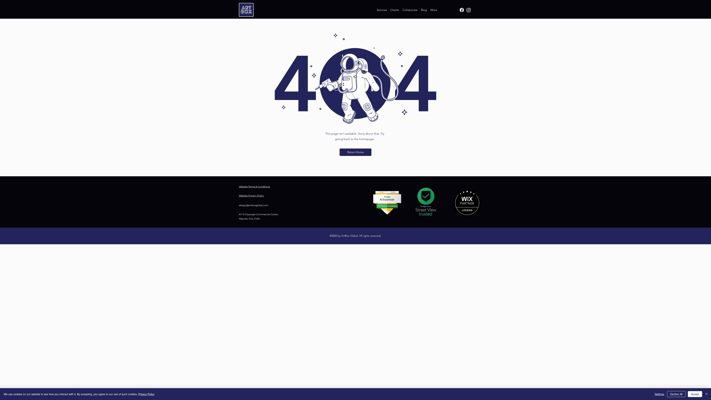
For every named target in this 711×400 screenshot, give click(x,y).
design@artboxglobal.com (253, 205)
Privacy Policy (146, 394)
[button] (355, 152)
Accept (695, 394)
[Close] (706, 394)
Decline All (676, 394)
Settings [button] (659, 394)
